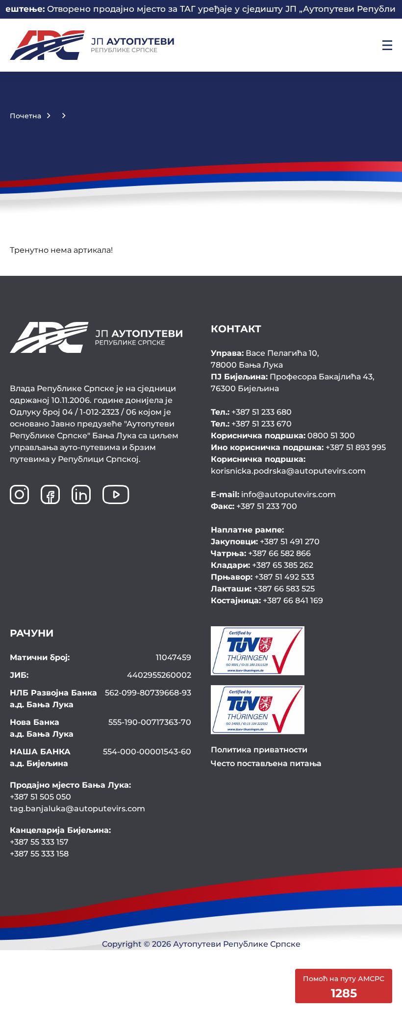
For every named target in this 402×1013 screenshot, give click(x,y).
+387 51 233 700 (254, 506)
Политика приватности (259, 749)
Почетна (25, 115)
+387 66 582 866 (261, 553)
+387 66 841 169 (267, 600)
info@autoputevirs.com (273, 494)
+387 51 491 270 (265, 541)
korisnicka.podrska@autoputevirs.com (288, 465)
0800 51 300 (283, 435)
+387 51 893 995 (298, 447)
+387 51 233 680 (251, 412)
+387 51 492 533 (262, 577)
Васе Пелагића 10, (265, 359)
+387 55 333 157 (39, 842)
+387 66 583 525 (263, 588)
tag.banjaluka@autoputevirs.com (77, 808)
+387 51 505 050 (40, 796)
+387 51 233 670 (251, 423)
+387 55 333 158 (39, 853)
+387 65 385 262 (262, 565)
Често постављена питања (266, 763)
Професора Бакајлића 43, (293, 382)
